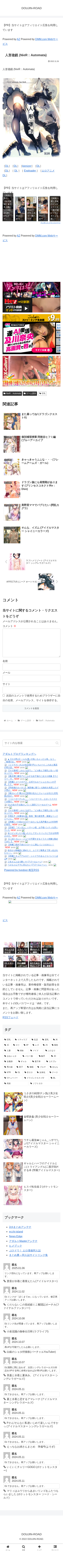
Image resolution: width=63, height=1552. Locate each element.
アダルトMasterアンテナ (23, 1241)
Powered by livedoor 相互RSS (21, 870)
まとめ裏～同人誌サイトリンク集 (28, 1255)
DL (7, 166)
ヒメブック (15, 1245)
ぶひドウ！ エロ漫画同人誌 (25, 1250)
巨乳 (44, 393)
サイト (6, 684)
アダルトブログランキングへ (19, 754)
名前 (5, 661)
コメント (9, 626)
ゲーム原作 (31, 393)
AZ (18, 39)
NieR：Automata (13, 393)
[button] (57, 743)
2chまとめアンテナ (20, 1227)
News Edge (15, 1236)
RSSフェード (10, 1017)
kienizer (26, 166)
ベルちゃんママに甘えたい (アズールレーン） (27, 865)
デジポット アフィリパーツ (50, 223)
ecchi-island (16, 1231)
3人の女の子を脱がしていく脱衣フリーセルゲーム (29, 805)
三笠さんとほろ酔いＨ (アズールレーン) (25, 862)
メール (6, 672)
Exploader (30, 170)
